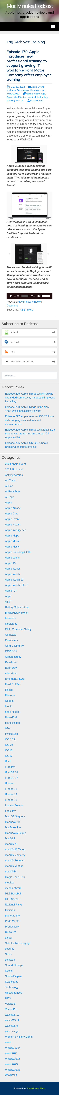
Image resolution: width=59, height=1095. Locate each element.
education (11, 673)
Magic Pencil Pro (15, 877)
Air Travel (10, 480)
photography (12, 915)
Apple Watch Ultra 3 (16, 585)
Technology (23, 90)
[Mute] (39, 296)
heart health (12, 711)
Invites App (11, 733)
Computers (11, 640)
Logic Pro (10, 811)
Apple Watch (12, 574)
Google (9, 700)
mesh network (13, 888)
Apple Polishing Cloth (17, 552)
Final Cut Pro (12, 684)
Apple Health (12, 524)
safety (8, 937)
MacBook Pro (13, 827)
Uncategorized (37, 90)
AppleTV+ (11, 590)
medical (32, 97)
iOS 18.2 (10, 739)
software (10, 959)
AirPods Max (12, 491)
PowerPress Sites (36, 1088)
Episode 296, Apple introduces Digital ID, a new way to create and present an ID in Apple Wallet (30, 433)
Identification (12, 722)
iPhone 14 (11, 794)
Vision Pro (11, 1009)
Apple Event (37, 87)
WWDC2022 (13, 93)
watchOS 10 (12, 1014)
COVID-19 (11, 651)
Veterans (10, 1003)
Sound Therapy (14, 965)
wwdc (8, 1042)
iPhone (9, 783)
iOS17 (8, 756)
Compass (10, 634)
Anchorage (39, 93)
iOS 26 (9, 744)
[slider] (46, 296)
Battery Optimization (17, 607)
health (8, 706)
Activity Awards (14, 475)
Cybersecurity (13, 656)
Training (11, 100)
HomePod (11, 717)
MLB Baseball (13, 893)
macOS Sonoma (14, 860)
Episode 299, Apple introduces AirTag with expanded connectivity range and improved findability (30, 397)
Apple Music (12, 541)
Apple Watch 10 (14, 579)
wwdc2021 (11, 1053)
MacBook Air (12, 822)
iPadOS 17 (11, 778)
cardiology (11, 623)
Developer (11, 662)
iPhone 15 (11, 800)
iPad (7, 761)
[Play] (10, 296)
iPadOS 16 (11, 772)
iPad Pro (10, 767)
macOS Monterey (15, 855)
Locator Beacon (14, 805)
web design (12, 1031)
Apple (9, 97)
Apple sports (12, 557)
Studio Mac (11, 981)
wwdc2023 (11, 1064)
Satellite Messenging (17, 943)
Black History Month (16, 612)
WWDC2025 (12, 1069)
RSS (22, 309)
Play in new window (29, 301)
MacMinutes (20, 97)
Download (13, 305)
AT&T (8, 601)
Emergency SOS (15, 678)
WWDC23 (11, 1075)
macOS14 (11, 871)
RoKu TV (10, 932)
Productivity (12, 926)
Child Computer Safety (18, 629)
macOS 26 (11, 844)
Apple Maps (12, 535)
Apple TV (10, 563)
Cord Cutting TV (14, 645)
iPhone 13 (11, 789)
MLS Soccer (12, 899)
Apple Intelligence (15, 530)
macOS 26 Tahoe (15, 849)
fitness (9, 689)
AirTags (9, 497)
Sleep (8, 954)
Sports (9, 970)
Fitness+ (10, 695)
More (30, 309)
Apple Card (11, 513)
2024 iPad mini (14, 469)
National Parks (13, 904)
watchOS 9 (11, 1025)
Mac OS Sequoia (15, 816)
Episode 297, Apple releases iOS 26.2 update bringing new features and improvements (29, 420)
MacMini (10, 838)
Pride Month (12, 921)
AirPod (9, 486)
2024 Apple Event (15, 464)
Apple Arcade (13, 508)
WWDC (20, 100)
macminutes (36, 100)
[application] (29, 296)
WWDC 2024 (12, 1047)
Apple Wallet (12, 568)
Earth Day (11, 667)
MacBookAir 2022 (15, 833)
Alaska (29, 93)
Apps (8, 596)
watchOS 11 (12, 1020)
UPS (8, 998)
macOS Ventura (14, 866)
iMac (8, 728)
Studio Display (13, 976)
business (11, 90)
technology (42, 97)
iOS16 (8, 750)
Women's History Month (19, 1036)
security (9, 948)
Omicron (10, 910)
